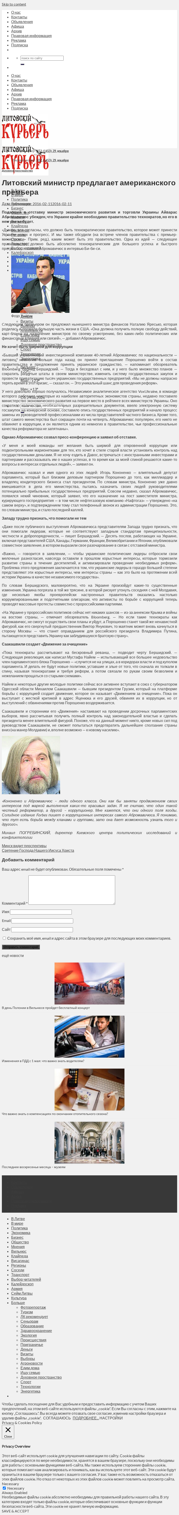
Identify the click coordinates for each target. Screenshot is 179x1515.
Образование (32, 1326)
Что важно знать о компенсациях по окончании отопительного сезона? (55, 1114)
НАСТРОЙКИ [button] (111, 1418)
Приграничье (32, 1344)
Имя (5, 911)
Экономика (20, 1232)
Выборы (28, 1358)
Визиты (27, 321)
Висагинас (20, 1260)
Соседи (17, 1270)
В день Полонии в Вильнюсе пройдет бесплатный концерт (46, 1008)
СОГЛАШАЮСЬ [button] (57, 1418)
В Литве (18, 1218)
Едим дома (30, 1368)
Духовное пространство (17, 170)
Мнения (18, 1246)
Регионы (18, 1265)
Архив (16, 31)
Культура (19, 1298)
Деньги (27, 1349)
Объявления (22, 21)
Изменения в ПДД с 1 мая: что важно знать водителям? (43, 1061)
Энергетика (30, 1391)
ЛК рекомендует (34, 1316)
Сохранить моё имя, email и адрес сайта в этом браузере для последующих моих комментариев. (89, 938)
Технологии (31, 1386)
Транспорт (20, 1274)
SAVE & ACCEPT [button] (15, 1511)
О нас (16, 12)
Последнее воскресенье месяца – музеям (34, 1167)
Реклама (18, 40)
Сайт (6, 929)
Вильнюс (19, 1251)
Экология (29, 1335)
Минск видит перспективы (24, 845)
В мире (17, 1223)
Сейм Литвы (22, 1293)
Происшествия (33, 1340)
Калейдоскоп (22, 252)
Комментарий (15, 903)
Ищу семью (30, 1372)
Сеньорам (29, 1321)
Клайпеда (19, 226)
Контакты (19, 17)
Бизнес (17, 208)
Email (6, 920)
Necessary (15, 1488)
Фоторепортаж (33, 1307)
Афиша (17, 26)
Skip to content (14, 4)
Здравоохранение (36, 1330)
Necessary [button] (10, 1483)
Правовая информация (31, 35)
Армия (17, 1288)
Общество (20, 1242)
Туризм (27, 1312)
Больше (18, 1302)
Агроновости (32, 1363)
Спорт (26, 349)
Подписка (19, 45)
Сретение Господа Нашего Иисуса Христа (38, 850)
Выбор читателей (26, 1279)
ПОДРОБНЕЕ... (86, 1418)
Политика (19, 199)
